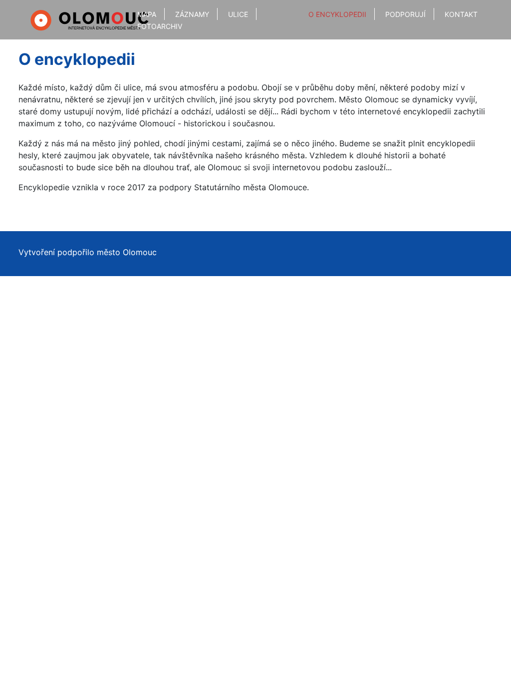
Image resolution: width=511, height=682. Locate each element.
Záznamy (192, 14)
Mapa (146, 14)
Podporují (405, 14)
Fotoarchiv (159, 26)
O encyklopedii (337, 14)
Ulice (238, 14)
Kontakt (461, 14)
